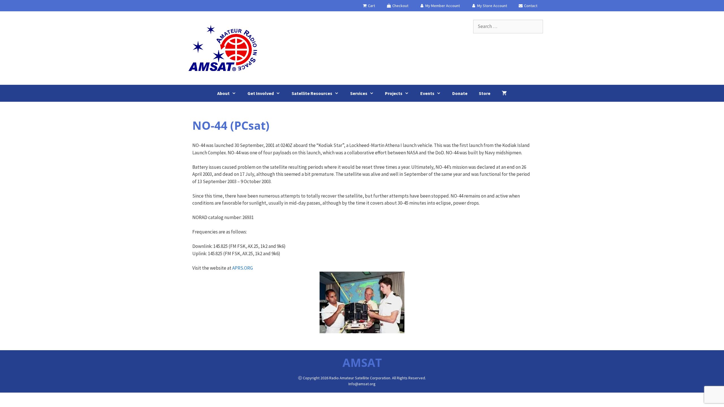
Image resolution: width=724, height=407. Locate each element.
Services (358, 93)
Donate (459, 93)
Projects (393, 93)
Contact (530, 5)
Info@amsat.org (362, 383)
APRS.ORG (242, 268)
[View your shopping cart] (504, 93)
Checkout (399, 5)
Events (427, 93)
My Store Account (491, 5)
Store (484, 93)
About (223, 93)
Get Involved (260, 93)
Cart (371, 5)
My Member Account (442, 5)
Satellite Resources (312, 93)
